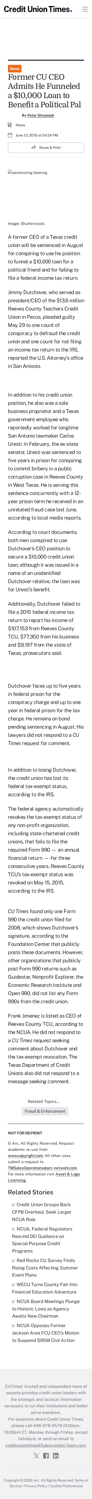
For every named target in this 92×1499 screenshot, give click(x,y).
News (14, 69)
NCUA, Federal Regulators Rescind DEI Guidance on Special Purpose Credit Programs (42, 1240)
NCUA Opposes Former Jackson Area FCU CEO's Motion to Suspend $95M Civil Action (45, 1333)
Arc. (36, 1480)
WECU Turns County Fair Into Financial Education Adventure (44, 1288)
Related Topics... (44, 1101)
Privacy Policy (36, 1486)
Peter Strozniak (40, 115)
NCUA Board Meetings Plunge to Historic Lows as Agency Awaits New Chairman (46, 1309)
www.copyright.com (25, 1155)
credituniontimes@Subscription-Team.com (45, 1445)
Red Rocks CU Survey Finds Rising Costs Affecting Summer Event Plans (45, 1268)
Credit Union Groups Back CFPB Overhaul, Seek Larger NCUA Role (42, 1212)
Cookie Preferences (66, 1486)
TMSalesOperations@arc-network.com (42, 1168)
